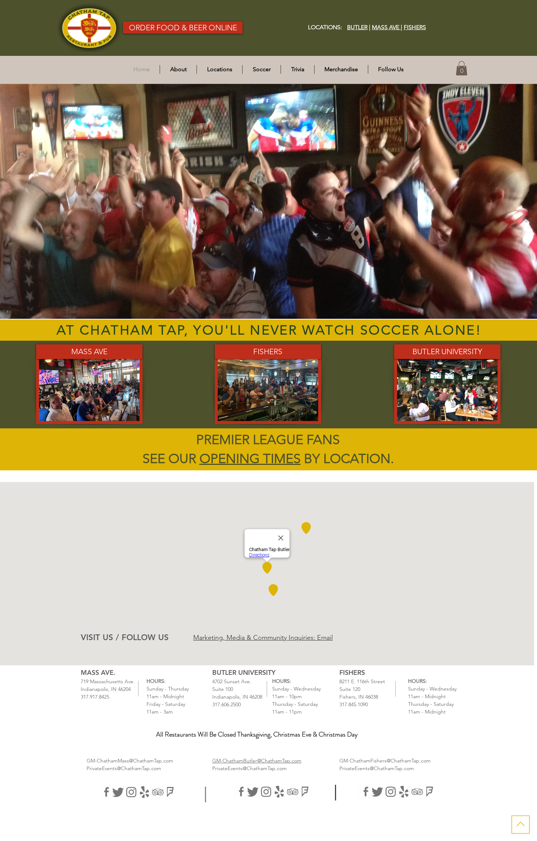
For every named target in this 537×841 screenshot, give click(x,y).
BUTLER (357, 27)
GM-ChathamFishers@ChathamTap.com (385, 760)
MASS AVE (386, 27)
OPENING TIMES (250, 458)
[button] (219, 69)
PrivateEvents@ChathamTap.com (124, 768)
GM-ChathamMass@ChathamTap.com (130, 760)
